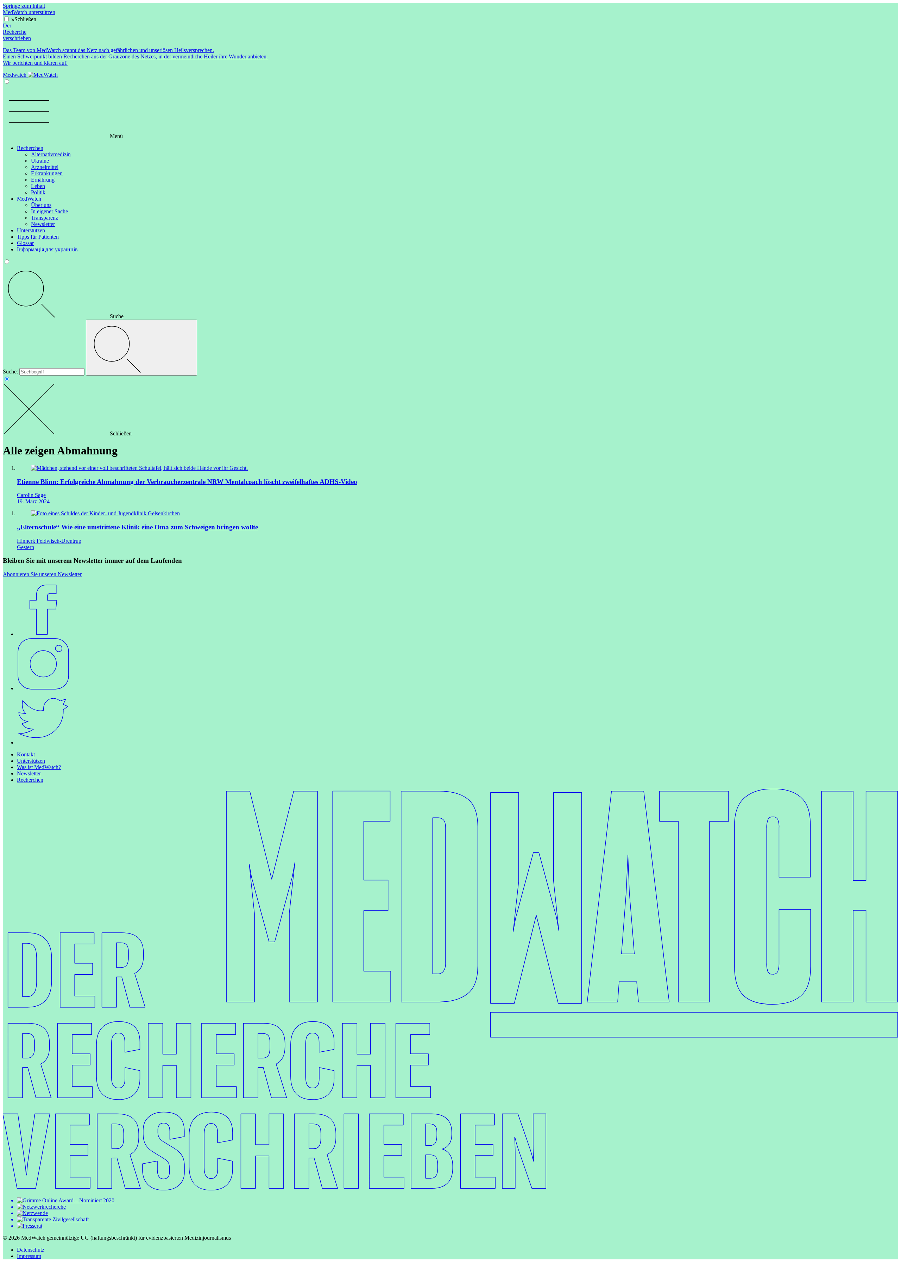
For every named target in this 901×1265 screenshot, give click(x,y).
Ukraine (40, 161)
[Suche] (141, 348)
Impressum (29, 1256)
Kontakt (26, 754)
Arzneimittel (44, 167)
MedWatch (29, 199)
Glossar (25, 243)
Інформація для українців (47, 249)
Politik (38, 192)
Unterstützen (31, 230)
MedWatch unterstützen (29, 12)
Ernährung (43, 180)
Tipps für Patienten (38, 237)
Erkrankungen (47, 173)
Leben (38, 186)
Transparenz (44, 218)
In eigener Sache (49, 211)
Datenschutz (30, 1250)
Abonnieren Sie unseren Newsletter (42, 574)
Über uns (41, 205)
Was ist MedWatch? (39, 767)
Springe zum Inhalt (24, 6)
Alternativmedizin (51, 154)
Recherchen (30, 148)
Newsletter (43, 224)
